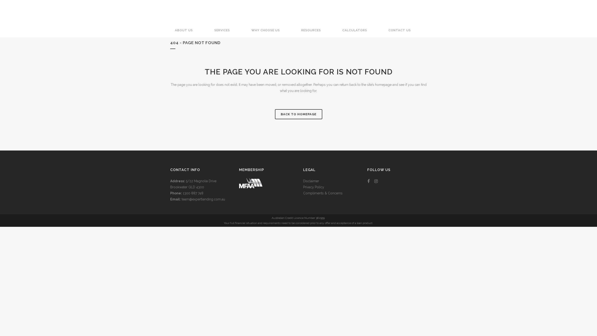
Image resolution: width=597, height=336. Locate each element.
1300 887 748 (193, 193)
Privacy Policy (313, 187)
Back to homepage (298, 114)
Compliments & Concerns (323, 193)
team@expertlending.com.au (203, 199)
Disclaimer (311, 181)
